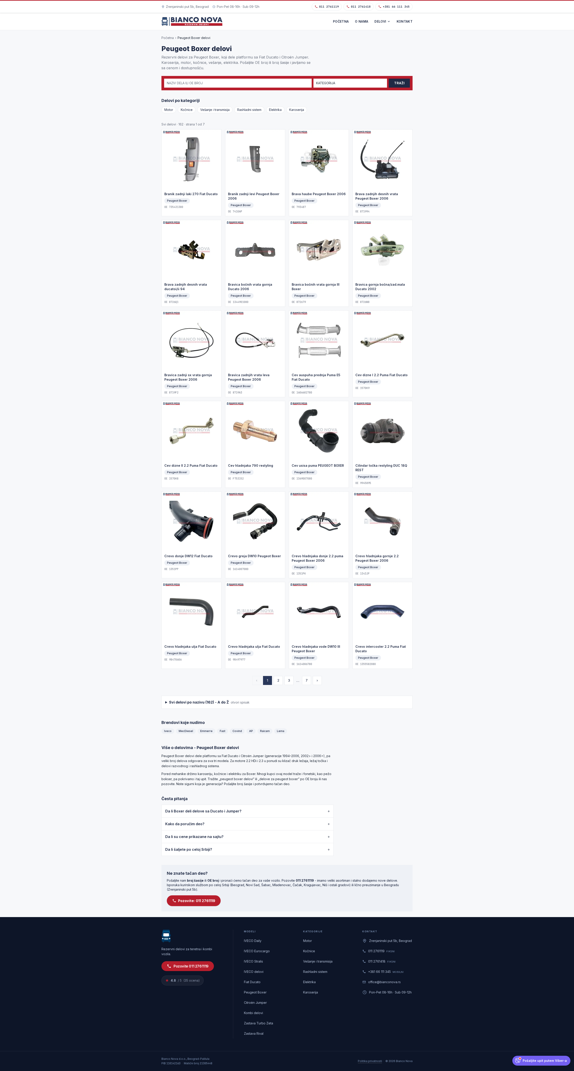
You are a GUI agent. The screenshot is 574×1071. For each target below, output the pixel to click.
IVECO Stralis (253, 961)
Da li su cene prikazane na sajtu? (247, 836)
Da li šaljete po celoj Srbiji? (247, 849)
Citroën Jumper (255, 1002)
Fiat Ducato (252, 982)
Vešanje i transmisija (215, 110)
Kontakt (405, 21)
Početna (341, 21)
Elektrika (275, 110)
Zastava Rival (253, 1033)
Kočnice (187, 110)
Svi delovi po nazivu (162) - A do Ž (209, 702)
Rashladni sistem (249, 110)
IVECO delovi (253, 972)
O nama (361, 21)
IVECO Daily (252, 941)
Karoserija (296, 110)
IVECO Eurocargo (257, 951)
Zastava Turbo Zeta (258, 1023)
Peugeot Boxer (255, 992)
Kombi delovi (253, 1013)
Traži (399, 83)
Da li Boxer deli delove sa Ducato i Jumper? (247, 811)
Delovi (380, 21)
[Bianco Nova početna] (191, 21)
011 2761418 (361, 7)
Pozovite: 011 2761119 (196, 900)
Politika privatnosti (370, 1061)
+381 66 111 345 (396, 7)
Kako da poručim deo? (247, 824)
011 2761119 (329, 7)
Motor (168, 110)
